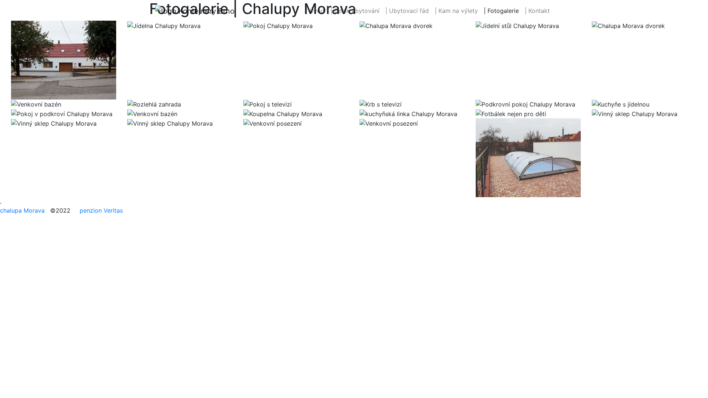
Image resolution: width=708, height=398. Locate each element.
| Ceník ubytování (354, 10)
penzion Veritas (101, 210)
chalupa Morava (22, 210)
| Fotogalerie (501, 10)
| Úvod (316, 10)
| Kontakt (537, 10)
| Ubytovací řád (407, 10)
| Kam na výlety (456, 10)
